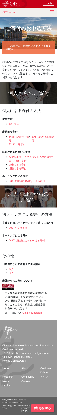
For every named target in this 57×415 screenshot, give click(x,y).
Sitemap (44, 408)
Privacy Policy (25, 409)
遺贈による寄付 (17, 168)
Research (7, 376)
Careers (25, 381)
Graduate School (45, 370)
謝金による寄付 (17, 164)
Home (5, 368)
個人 (11, 269)
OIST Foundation (32, 312)
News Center (6, 383)
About (24, 368)
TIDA (4, 408)
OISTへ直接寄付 (18, 228)
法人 (11, 273)
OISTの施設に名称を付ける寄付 (27, 181)
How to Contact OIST (14, 360)
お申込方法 (8, 11)
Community (27, 376)
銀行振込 (14, 124)
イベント (45, 376)
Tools (48, 3)
